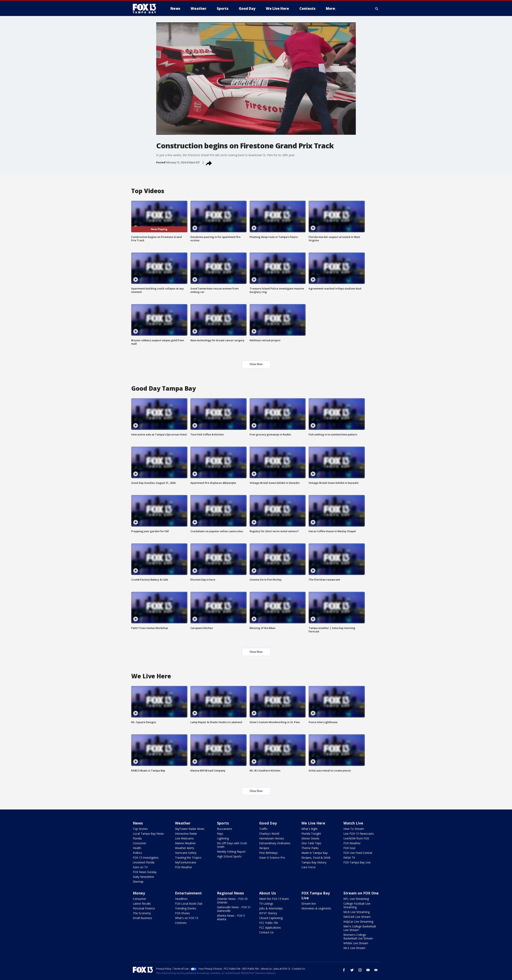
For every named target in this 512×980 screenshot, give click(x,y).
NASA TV (349, 857)
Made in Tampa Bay (314, 853)
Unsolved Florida (143, 862)
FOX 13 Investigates (146, 857)
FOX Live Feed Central (357, 853)
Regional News (230, 893)
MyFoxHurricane (185, 862)
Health (137, 848)
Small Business (142, 918)
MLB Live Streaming (356, 912)
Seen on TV (140, 867)
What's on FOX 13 (186, 918)
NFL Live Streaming (356, 899)
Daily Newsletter (143, 877)
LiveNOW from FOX (356, 838)
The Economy (142, 913)
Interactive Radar (186, 833)
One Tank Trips (311, 843)
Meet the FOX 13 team (274, 899)
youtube (368, 970)
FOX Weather (183, 867)
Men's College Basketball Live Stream (359, 928)
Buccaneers (224, 829)
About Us (267, 893)
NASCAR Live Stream (357, 917)
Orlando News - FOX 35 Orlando (232, 900)
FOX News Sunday (145, 872)
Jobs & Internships (271, 908)
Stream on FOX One (361, 893)
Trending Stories (185, 908)
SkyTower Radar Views (189, 829)
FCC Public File (268, 923)
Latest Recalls (142, 903)
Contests (181, 923)
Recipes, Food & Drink (315, 857)
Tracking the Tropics (188, 857)
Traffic (263, 829)
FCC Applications (270, 927)
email (376, 970)
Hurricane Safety (185, 853)
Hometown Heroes (271, 838)
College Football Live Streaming (356, 905)
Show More (256, 364)
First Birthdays (268, 853)
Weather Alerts (184, 848)
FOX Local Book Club (188, 903)
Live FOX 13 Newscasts (358, 833)
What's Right (309, 829)
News (138, 823)
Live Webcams (184, 838)
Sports (223, 823)
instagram (360, 970)
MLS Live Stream (354, 948)
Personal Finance (144, 908)
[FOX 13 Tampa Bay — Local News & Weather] (146, 8)
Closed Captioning (271, 918)
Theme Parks (310, 848)
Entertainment (188, 893)
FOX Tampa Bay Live (357, 862)
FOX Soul (349, 848)
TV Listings (266, 903)
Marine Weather (185, 843)
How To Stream (353, 829)
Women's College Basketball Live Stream (358, 936)
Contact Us (266, 932)
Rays (220, 833)
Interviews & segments (316, 908)
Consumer (139, 843)
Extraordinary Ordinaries (274, 843)
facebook (344, 970)
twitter (352, 970)
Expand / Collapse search (376, 9)
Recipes (264, 848)
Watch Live (353, 823)
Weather (183, 823)
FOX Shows (182, 913)
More (330, 8)
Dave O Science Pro (272, 857)
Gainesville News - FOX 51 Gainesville (234, 909)
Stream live (308, 903)
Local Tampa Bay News (148, 833)
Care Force (308, 867)
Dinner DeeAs (310, 838)
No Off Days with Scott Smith (232, 845)
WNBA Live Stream (355, 943)
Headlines (181, 899)
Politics (137, 853)
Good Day (268, 823)
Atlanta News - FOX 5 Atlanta (231, 917)
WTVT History (268, 913)
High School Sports (229, 856)
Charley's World (269, 833)
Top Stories (140, 829)
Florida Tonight (311, 833)
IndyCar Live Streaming (358, 921)
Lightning (223, 838)
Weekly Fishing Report (231, 851)
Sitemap (138, 881)
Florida (137, 838)
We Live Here (313, 823)
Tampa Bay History (313, 862)
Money (139, 893)
